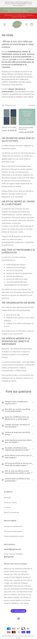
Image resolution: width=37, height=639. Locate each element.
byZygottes (10, 636)
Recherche (7, 498)
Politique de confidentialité (13, 526)
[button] (4, 24)
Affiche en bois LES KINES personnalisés (26, 128)
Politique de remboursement (13, 531)
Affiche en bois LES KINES (9, 127)
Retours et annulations (11, 512)
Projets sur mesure (10, 502)
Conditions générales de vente (14, 536)
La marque (7, 507)
